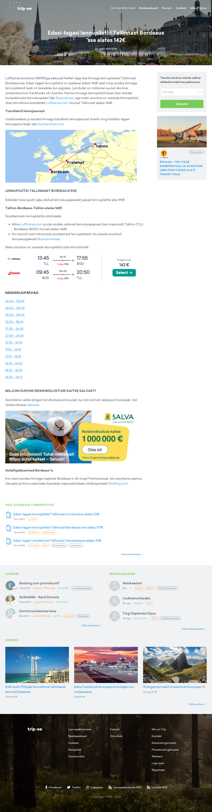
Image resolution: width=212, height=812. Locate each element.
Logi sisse (158, 763)
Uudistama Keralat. (137, 598)
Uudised (181, 8)
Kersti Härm (62, 602)
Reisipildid (74, 749)
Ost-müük (116, 736)
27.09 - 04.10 (14, 336)
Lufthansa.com (57, 103)
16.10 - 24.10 (13, 363)
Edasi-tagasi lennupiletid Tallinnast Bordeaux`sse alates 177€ (58, 527)
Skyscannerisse (48, 239)
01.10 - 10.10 (13, 342)
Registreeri (158, 770)
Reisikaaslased (148, 8)
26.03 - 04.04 (15, 308)
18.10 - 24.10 (13, 370)
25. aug (126, 603)
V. (130, 588)
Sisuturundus (76, 756)
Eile (125, 588)
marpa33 (138, 603)
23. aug (126, 618)
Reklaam (157, 756)
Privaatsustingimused (165, 749)
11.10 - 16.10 (13, 349)
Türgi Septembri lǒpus (139, 613)
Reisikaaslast (132, 583)
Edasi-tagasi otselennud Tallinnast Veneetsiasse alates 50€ (57, 540)
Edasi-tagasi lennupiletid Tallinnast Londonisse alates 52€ (56, 514)
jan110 (56, 615)
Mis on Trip (159, 729)
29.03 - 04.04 (15, 315)
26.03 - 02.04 (14, 301)
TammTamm (140, 618)
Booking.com (118, 483)
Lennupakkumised (123, 8)
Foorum (167, 8)
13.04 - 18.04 (14, 322)
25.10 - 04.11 (13, 377)
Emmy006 (63, 588)
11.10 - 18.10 (13, 356)
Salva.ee (33, 405)
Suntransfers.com (51, 124)
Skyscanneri (65, 98)
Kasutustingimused (164, 743)
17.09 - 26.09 (14, 329)
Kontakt (157, 736)
